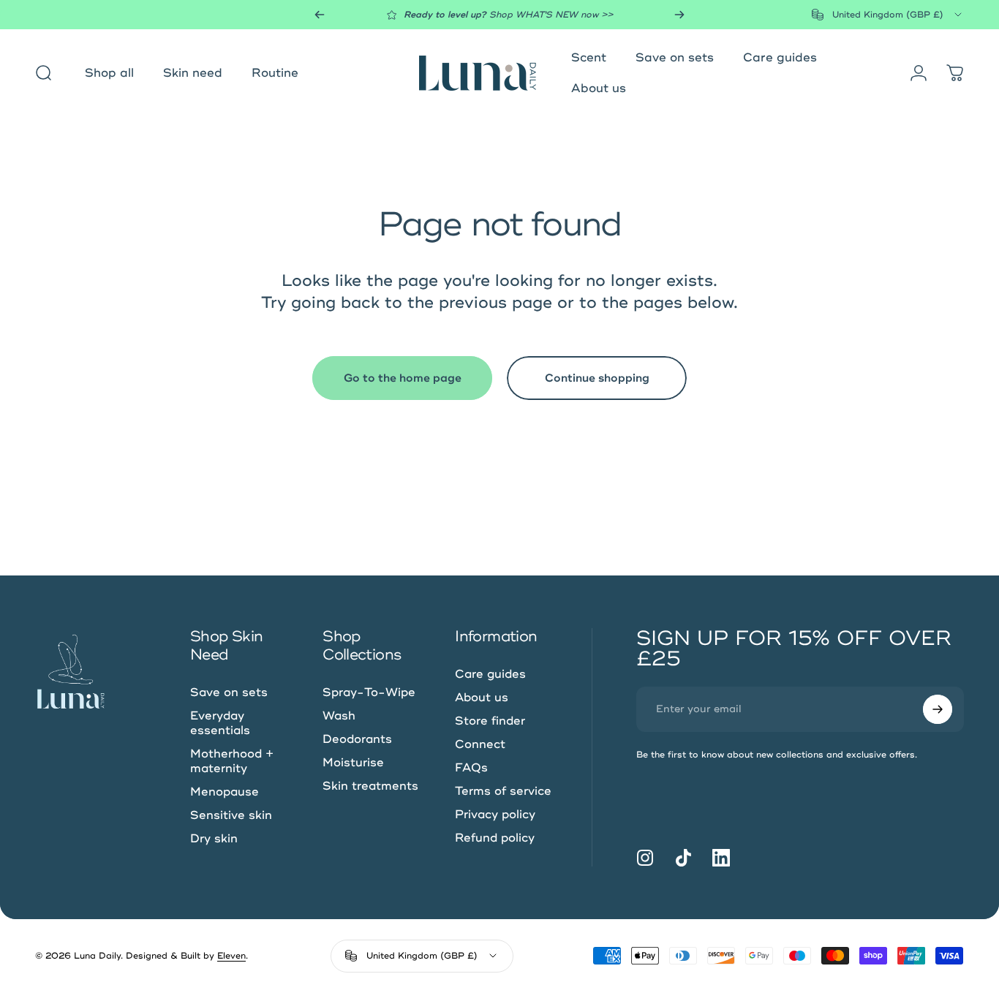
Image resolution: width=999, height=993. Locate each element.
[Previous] (320, 14)
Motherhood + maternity (232, 761)
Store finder (490, 721)
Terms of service (503, 791)
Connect (480, 744)
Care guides (490, 674)
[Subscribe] (937, 709)
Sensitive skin (231, 815)
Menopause (224, 792)
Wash (339, 716)
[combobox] (888, 14)
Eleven (231, 956)
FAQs (471, 767)
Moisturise (353, 762)
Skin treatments (370, 786)
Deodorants (357, 739)
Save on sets (229, 692)
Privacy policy (495, 814)
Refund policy (495, 838)
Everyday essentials (220, 723)
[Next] (679, 14)
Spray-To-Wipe (369, 692)
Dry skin (214, 838)
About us (481, 697)
